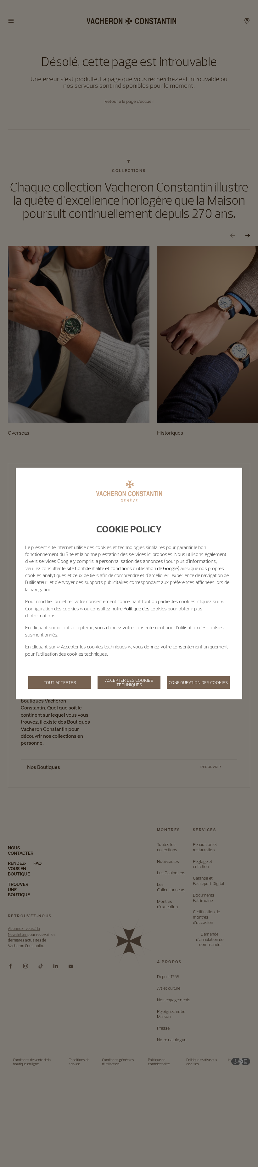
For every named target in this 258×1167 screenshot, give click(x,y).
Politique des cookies (145, 608)
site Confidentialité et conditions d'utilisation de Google (122, 568)
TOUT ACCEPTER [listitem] (60, 682)
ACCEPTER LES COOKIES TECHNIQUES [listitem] (129, 682)
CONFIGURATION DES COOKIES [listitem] (198, 682)
